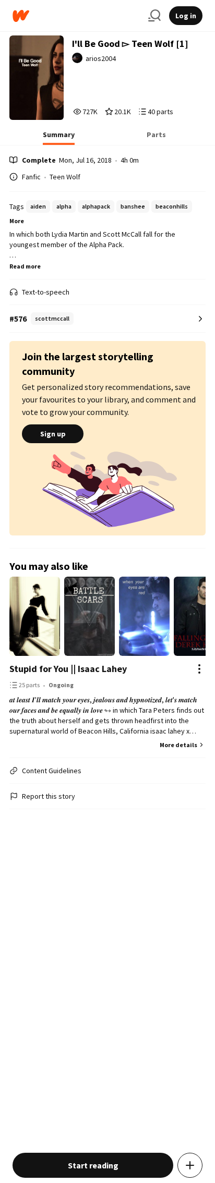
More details (178, 745)
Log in (185, 15)
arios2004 (101, 58)
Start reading (93, 1165)
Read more (25, 266)
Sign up (53, 433)
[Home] (76, 15)
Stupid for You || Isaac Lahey (68, 669)
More (16, 221)
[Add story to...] (189, 1165)
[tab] (59, 137)
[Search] (154, 15)
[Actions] (199, 669)
